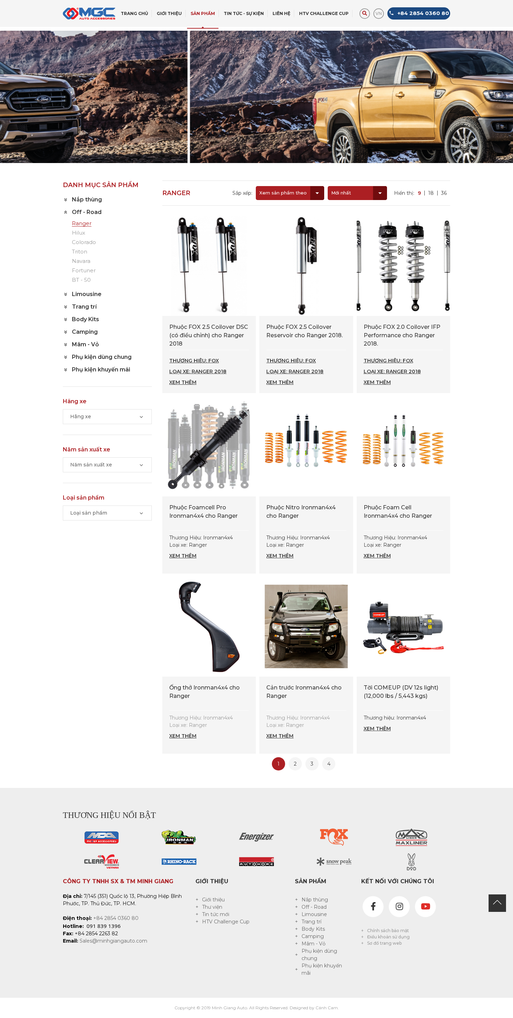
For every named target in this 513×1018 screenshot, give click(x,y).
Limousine (314, 914)
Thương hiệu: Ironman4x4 (395, 723)
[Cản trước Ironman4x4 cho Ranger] (306, 626)
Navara (81, 261)
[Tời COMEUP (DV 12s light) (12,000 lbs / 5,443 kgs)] (403, 626)
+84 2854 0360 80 (116, 918)
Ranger (81, 224)
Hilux (78, 233)
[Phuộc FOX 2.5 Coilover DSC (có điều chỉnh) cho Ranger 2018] (209, 266)
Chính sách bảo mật (388, 930)
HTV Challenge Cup (226, 922)
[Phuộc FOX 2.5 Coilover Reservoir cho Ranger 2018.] (306, 266)
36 (444, 193)
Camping (313, 936)
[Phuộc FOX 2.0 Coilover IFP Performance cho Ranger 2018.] (403, 266)
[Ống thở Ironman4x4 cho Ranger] (209, 626)
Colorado (84, 242)
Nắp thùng (315, 900)
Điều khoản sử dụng (388, 936)
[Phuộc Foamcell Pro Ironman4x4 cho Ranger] (209, 446)
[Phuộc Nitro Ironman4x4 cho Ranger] (306, 446)
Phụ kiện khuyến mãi (322, 969)
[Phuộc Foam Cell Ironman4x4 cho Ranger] (403, 446)
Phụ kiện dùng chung (319, 954)
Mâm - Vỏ (314, 943)
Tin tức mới (215, 914)
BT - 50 (81, 280)
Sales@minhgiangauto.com (113, 941)
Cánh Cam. (327, 1007)
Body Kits (313, 929)
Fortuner (84, 271)
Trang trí (311, 922)
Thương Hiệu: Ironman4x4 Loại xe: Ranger (201, 546)
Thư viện (212, 907)
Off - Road (314, 907)
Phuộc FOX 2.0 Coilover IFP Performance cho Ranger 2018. (402, 335)
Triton (79, 252)
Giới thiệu (213, 900)
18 (431, 193)
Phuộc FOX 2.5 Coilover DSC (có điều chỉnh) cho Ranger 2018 (208, 335)
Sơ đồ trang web (384, 943)
